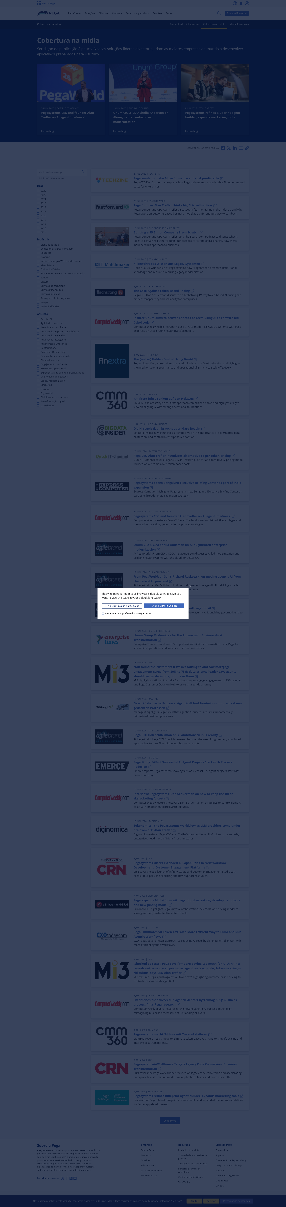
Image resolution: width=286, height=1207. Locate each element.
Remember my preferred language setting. (129, 613)
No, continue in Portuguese (123, 605)
